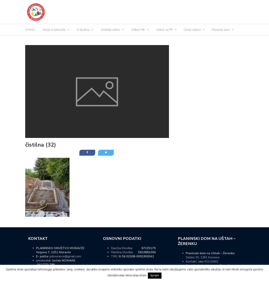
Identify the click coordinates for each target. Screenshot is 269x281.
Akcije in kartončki (54, 30)
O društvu (83, 30)
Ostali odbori (192, 30)
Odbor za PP (164, 30)
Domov (30, 29)
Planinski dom (221, 30)
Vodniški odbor (110, 30)
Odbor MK (138, 30)
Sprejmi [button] (154, 275)
